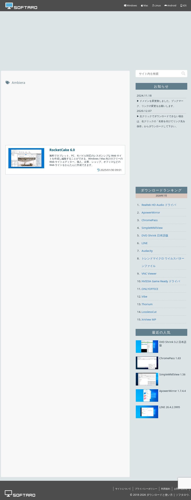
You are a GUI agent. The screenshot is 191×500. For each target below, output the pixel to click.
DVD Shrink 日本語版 (155, 235)
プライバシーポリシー (146, 488)
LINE (145, 243)
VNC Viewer (149, 273)
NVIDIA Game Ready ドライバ (161, 281)
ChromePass (150, 220)
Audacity (147, 251)
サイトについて (123, 488)
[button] (183, 73)
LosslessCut (149, 312)
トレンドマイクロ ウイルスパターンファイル (163, 262)
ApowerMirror (151, 212)
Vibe (144, 296)
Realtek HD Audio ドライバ (159, 205)
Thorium (147, 304)
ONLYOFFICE (150, 289)
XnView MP (149, 319)
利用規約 (165, 488)
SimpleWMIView (152, 228)
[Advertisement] (95, 40)
